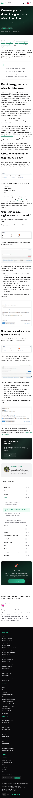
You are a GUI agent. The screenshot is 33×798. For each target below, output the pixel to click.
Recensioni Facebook (7, 750)
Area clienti (5, 757)
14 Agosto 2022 (8, 607)
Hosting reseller (6, 645)
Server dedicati (6, 668)
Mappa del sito (6, 697)
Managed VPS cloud (7, 666)
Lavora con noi (6, 727)
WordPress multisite (7, 136)
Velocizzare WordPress (8, 706)
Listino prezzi (5, 743)
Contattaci (5, 771)
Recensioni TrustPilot (7, 746)
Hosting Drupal (6, 661)
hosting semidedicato (21, 43)
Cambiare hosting (7, 764)
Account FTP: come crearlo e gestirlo (13, 500)
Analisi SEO (5, 713)
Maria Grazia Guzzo (5, 31)
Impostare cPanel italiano (11, 518)
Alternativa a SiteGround (8, 699)
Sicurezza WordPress (7, 711)
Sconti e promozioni (7, 694)
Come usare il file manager (11, 507)
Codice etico (5, 732)
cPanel (4, 28)
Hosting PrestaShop (7, 659)
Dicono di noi (5, 722)
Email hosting (5, 675)
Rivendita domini (6, 673)
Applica (17, 777)
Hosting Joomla (6, 654)
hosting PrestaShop (7, 43)
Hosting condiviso (7, 638)
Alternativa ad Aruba (7, 701)
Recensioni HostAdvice (8, 748)
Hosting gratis (6, 636)
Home (2, 23)
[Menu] (23, 2)
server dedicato (5, 45)
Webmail (4, 767)
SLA (3, 786)
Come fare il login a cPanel (11, 504)
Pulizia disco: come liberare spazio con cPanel (15, 522)
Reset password (6, 760)
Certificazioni (5, 736)
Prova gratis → (9, 455)
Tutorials (7, 23)
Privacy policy (17, 786)
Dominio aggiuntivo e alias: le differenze (15, 68)
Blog (3, 687)
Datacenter (5, 734)
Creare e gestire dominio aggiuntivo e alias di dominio (16, 510)
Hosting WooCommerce (8, 652)
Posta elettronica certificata (9, 678)
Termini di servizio (9, 786)
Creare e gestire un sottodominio (12, 513)
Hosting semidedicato (8, 643)
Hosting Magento (6, 657)
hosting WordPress (22, 41)
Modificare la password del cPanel (13, 520)
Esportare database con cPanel (12, 515)
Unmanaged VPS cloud (8, 664)
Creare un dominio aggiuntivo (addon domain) (17, 74)
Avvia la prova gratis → (16, 581)
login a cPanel (20, 200)
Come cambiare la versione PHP (12, 502)
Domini (11, 23)
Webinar (4, 692)
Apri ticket (5, 769)
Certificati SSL (6, 680)
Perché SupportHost (7, 720)
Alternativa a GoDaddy (8, 704)
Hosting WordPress (7, 650)
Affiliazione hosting (7, 762)
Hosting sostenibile (7, 739)
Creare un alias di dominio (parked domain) (16, 76)
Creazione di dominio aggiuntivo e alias (15, 71)
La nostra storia (6, 729)
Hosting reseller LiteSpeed (9, 647)
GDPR (3, 741)
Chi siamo (4, 725)
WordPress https (6, 708)
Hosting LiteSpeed (7, 640)
